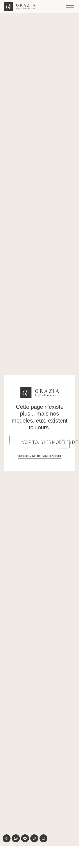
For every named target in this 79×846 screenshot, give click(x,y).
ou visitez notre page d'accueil (39, 456)
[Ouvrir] (70, 6)
